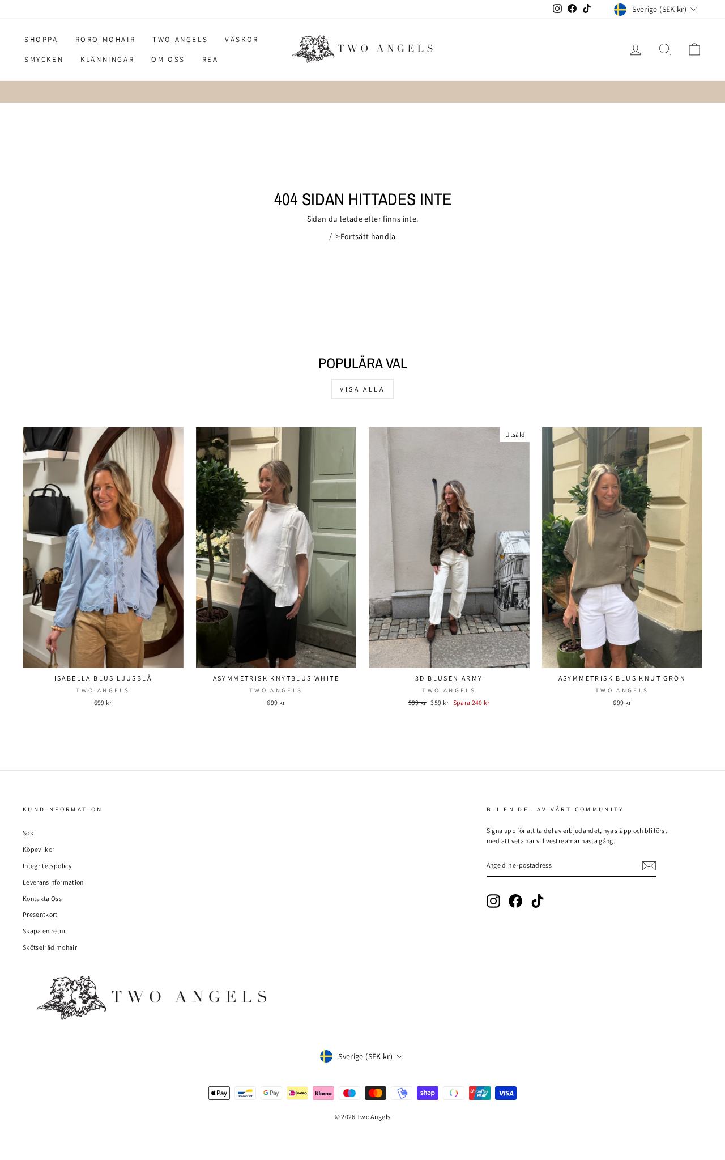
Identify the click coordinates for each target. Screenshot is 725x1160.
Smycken (43, 59)
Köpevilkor (39, 849)
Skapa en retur (44, 931)
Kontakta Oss (42, 898)
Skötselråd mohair (50, 947)
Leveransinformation (53, 882)
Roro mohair (105, 39)
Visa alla (362, 389)
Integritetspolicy (47, 865)
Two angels (180, 39)
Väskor (242, 39)
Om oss (168, 59)
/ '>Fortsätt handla (362, 236)
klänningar (107, 59)
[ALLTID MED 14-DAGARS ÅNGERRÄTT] (362, 92)
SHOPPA (41, 39)
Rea (210, 59)
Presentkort (40, 914)
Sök (28, 832)
